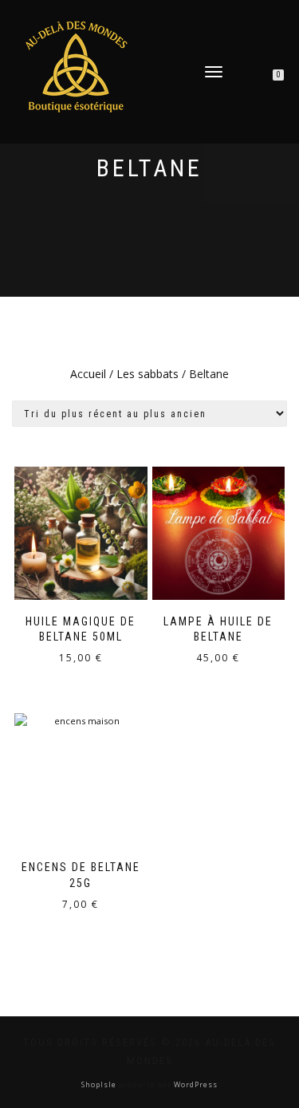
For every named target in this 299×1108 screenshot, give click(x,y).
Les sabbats (147, 373)
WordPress (194, 1084)
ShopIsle (100, 1084)
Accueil (88, 373)
